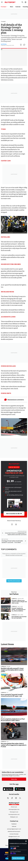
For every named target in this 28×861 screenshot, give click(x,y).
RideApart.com (14, 817)
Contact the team (14, 834)
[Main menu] (1, 2)
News (11, 6)
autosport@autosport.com (14, 829)
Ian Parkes (4, 44)
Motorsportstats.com (14, 814)
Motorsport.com (14, 812)
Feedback (14, 824)
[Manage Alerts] (16, 524)
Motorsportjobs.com (14, 809)
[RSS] (20, 798)
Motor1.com (14, 807)
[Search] (22, 2)
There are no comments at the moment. (14, 554)
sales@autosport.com (14, 836)
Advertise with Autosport (14, 831)
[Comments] (24, 44)
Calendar (18, 6)
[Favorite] (20, 44)
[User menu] (25, 2)
